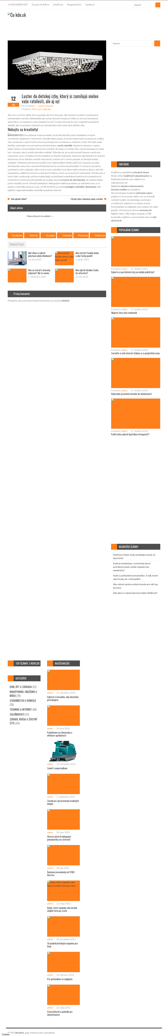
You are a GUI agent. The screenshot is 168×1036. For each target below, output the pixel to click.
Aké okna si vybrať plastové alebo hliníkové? (40, 254)
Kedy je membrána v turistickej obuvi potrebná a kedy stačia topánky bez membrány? (131, 567)
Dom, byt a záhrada (41, 109)
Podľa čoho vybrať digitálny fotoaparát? (130, 434)
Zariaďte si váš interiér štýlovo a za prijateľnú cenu (135, 353)
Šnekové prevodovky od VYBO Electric (60, 873)
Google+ (50, 235)
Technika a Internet (21, 709)
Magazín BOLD (74, 4)
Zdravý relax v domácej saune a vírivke (87, 199)
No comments (28, 106)
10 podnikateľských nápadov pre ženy (62, 944)
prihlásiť (65, 300)
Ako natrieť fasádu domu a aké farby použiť (87, 254)
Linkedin (67, 235)
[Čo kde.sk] (17, 14)
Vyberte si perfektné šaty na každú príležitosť (132, 272)
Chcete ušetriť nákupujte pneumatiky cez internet (59, 838)
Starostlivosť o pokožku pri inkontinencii (60, 1013)
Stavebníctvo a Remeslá (23, 701)
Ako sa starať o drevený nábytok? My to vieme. (39, 271)
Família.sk (90, 4)
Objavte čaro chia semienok (124, 312)
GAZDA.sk (58, 4)
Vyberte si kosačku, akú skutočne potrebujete (63, 698)
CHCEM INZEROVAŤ (18, 4)
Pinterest (83, 235)
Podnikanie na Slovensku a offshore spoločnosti (59, 734)
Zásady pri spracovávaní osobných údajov (63, 802)
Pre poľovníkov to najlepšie (60, 979)
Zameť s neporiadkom (57, 768)
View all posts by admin (40, 216)
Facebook (17, 235)
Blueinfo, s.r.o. (22, 1032)
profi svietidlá (65, 145)
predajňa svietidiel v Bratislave (80, 186)
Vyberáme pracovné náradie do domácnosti (131, 394)
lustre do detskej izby (74, 179)
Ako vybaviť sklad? (19, 199)
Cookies (6, 1034)
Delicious (100, 235)
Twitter (33, 235)
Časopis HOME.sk (40, 4)
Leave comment (45, 106)
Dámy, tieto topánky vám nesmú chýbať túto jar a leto (62, 909)
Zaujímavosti (17, 714)
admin (124, 269)
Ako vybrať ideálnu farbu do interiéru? (86, 271)
